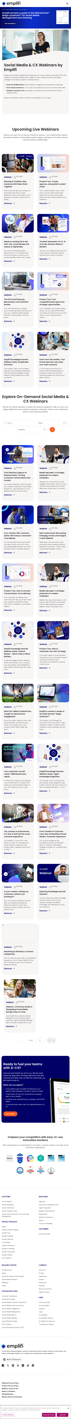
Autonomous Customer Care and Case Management (15, 1215)
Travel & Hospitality (45, 1223)
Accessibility (43, 1315)
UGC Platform (7, 1258)
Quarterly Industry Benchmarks (13, 1276)
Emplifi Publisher (8, 1236)
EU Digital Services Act (47, 1321)
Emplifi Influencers (8, 1245)
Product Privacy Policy (10, 1386)
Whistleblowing (7, 1394)
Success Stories (44, 1234)
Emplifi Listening (7, 1239)
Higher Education (45, 1208)
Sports (41, 1220)
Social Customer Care (9, 1211)
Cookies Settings (7, 1414)
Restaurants (43, 1214)
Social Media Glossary (9, 1279)
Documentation (44, 1305)
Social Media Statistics (9, 1318)
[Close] (68, 1408)
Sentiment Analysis (8, 1299)
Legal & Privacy (44, 1292)
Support (42, 1309)
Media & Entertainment (47, 1211)
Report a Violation (8, 1391)
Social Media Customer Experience (14, 1302)
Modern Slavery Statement (12, 1397)
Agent (4, 1227)
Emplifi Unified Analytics (10, 1230)
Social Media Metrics (9, 1315)
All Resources (7, 1270)
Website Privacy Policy (10, 1383)
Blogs (4, 1273)
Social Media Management (11, 1312)
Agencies (42, 1201)
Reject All (62, 1414)
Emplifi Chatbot (7, 1255)
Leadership (43, 1276)
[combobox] (52, 423)
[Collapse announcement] (68, 8)
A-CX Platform (7, 1201)
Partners (42, 1286)
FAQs (4, 1286)
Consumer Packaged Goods (48, 1205)
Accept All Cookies (49, 1414)
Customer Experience (9, 1296)
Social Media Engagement (11, 1309)
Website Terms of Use (10, 1388)
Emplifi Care (6, 1233)
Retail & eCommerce (46, 1217)
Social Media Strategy (9, 1321)
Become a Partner (45, 1289)
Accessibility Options (46, 1318)
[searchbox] (53, 422)
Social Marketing (8, 1205)
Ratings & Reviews (8, 1249)
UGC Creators (7, 1324)
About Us (42, 1270)
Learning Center (44, 1302)
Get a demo (10, 1114)
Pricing (41, 1273)
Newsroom (43, 1282)
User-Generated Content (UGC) (13, 1327)
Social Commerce (8, 1208)
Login (41, 1312)
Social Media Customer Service (13, 1305)
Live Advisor (6, 1242)
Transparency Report (46, 1324)
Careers (41, 1279)
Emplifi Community (8, 1252)
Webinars (5, 1282)
